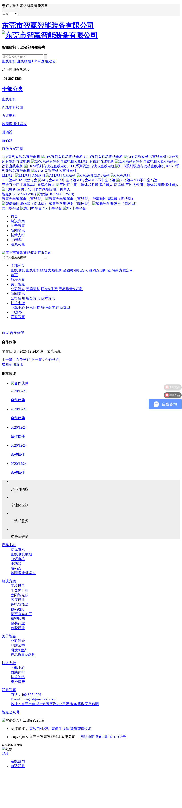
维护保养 (48, 307)
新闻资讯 (18, 230)
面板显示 (18, 586)
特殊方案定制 (12, 148)
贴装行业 (18, 623)
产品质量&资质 (71, 289)
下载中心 (18, 307)
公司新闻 (18, 298)
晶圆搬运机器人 (14, 124)
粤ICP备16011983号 (110, 737)
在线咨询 (18, 761)
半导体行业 (19, 590)
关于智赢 (18, 226)
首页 (14, 216)
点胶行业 (18, 628)
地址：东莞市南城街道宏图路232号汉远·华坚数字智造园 (55, 704)
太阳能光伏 (19, 595)
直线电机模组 (12, 107)
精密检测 (18, 618)
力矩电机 (9, 116)
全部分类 (18, 265)
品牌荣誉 (33, 289)
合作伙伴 (17, 333)
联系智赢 (18, 244)
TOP (5, 753)
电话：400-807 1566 (26, 694)
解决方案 (18, 221)
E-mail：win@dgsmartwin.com (33, 699)
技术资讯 (48, 298)
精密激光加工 (21, 614)
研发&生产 (49, 289)
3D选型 (16, 240)
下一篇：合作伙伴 (45, 359)
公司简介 (18, 289)
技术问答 (33, 307)
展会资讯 (33, 298)
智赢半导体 (60, 728)
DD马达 (38, 61)
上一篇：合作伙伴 (16, 359)
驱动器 (50, 61)
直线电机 (9, 61)
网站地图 (87, 737)
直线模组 (24, 61)
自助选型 (63, 307)
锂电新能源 (19, 604)
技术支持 (18, 235)
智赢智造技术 (80, 728)
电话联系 (18, 766)
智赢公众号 (11, 712)
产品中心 (9, 545)
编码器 (7, 140)
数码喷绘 (18, 609)
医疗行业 (18, 600)
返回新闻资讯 (12, 364)
